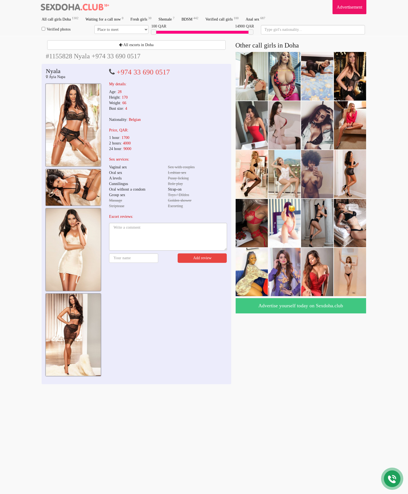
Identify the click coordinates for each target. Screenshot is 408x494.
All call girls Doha (60, 19)
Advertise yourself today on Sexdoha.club (300, 305)
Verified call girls (222, 19)
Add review (202, 258)
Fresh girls (141, 19)
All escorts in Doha (137, 45)
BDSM (190, 19)
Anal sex (255, 19)
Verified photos (58, 29)
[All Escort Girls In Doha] (74, 7)
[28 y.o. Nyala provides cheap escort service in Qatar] (73, 125)
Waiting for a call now (104, 19)
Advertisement (349, 7)
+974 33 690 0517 (143, 72)
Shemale (166, 19)
